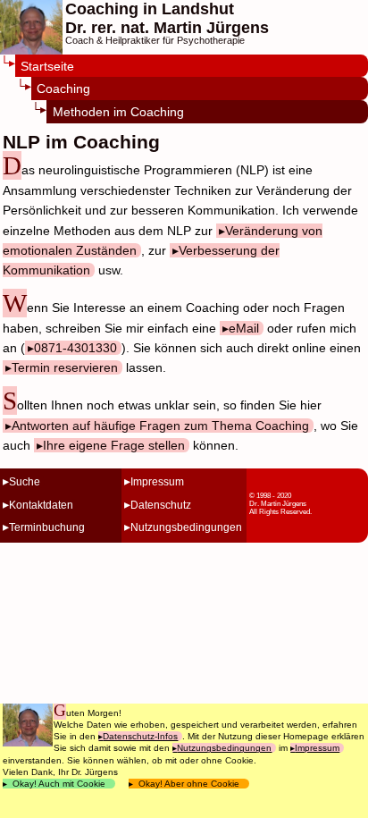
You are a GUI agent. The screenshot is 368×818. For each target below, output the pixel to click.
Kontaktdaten (41, 505)
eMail (244, 328)
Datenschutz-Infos (140, 736)
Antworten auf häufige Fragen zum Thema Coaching (160, 425)
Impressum (157, 482)
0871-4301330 (75, 348)
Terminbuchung (47, 527)
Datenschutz (160, 505)
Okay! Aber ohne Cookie (189, 783)
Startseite (47, 66)
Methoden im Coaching (118, 112)
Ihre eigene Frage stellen (114, 445)
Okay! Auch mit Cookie (59, 783)
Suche (24, 482)
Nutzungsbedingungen (186, 527)
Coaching (63, 89)
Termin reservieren (65, 367)
